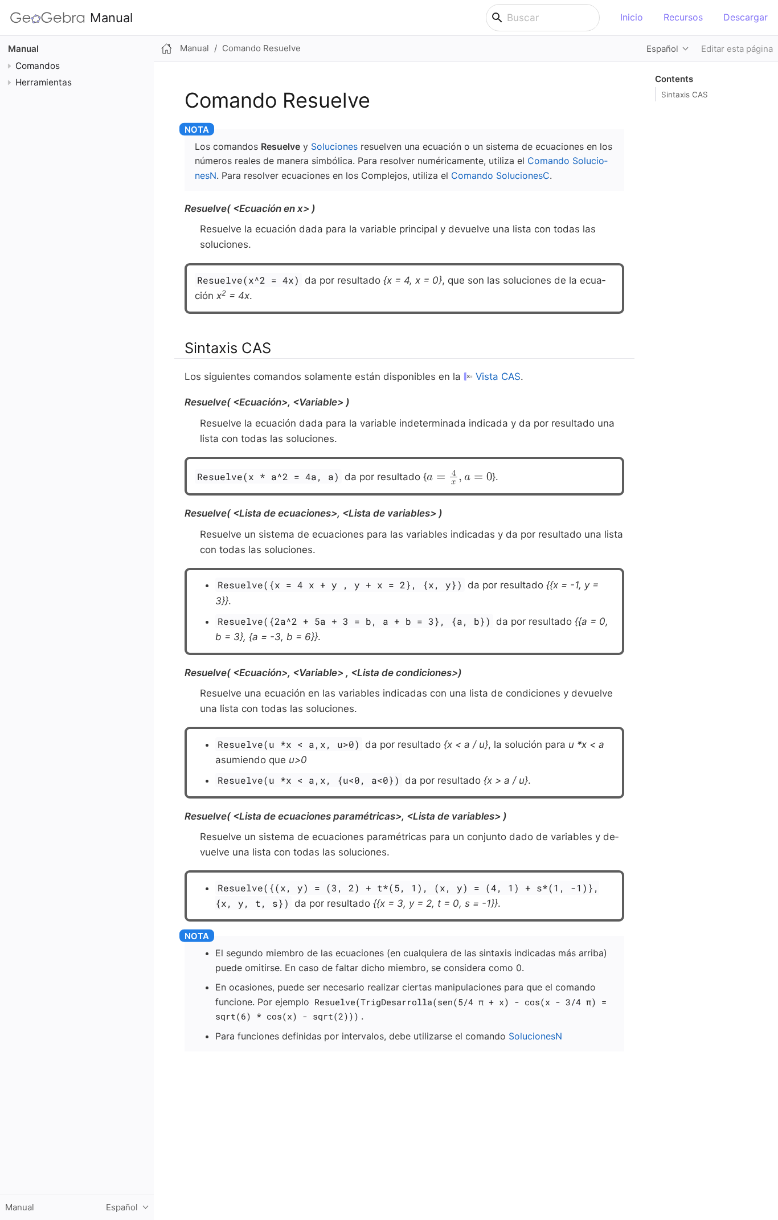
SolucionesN (535, 1036)
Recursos (683, 17)
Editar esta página (737, 48)
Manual (111, 17)
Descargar (745, 17)
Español (662, 48)
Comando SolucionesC (500, 175)
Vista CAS (498, 376)
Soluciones (334, 146)
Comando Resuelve (261, 48)
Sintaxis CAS (684, 94)
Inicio (631, 17)
